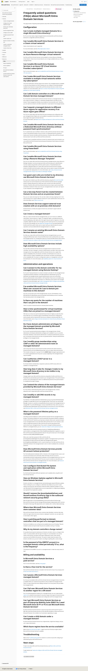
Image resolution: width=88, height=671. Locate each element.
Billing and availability (78, 14)
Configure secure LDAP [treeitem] (8, 32)
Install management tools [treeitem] (8, 30)
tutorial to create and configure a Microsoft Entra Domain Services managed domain (42, 240)
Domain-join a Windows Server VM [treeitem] (8, 27)
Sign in (85, 1)
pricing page (42, 563)
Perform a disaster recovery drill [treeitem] (8, 41)
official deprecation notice (43, 48)
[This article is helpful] (83, 21)
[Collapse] (15, 8)
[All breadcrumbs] (24, 9)
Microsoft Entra (30, 8)
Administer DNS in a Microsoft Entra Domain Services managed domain (41, 408)
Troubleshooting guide (34, 637)
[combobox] (8, 10)
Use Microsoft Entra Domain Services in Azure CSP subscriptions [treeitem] (9, 75)
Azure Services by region (34, 629)
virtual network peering (34, 90)
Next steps (76, 17)
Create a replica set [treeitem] (7, 38)
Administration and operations (80, 12)
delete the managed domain (46, 223)
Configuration (76, 11)
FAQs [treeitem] (4, 61)
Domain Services (46, 8)
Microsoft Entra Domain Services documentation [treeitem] (7, 13)
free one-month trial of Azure (30, 571)
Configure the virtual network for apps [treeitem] (7, 24)
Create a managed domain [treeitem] (8, 21)
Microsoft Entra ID (38, 8)
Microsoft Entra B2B (58, 180)
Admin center (83, 4)
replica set (25, 595)
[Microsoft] (2, 1)
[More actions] (63, 9)
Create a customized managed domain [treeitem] (7, 45)
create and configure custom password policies (52, 426)
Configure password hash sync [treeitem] (8, 35)
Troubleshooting (77, 16)
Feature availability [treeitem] (7, 63)
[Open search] (82, 2)
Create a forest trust (38, 200)
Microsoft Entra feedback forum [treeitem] (8, 70)
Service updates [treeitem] (6, 65)
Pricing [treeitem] (4, 67)
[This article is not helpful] (85, 21)
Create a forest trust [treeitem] (7, 48)
